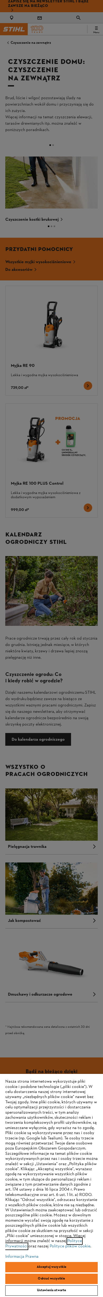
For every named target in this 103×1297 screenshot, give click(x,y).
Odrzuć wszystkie (51, 1278)
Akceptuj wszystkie (51, 1267)
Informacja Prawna (22, 1257)
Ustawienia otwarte (51, 1290)
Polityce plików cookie (70, 1246)
